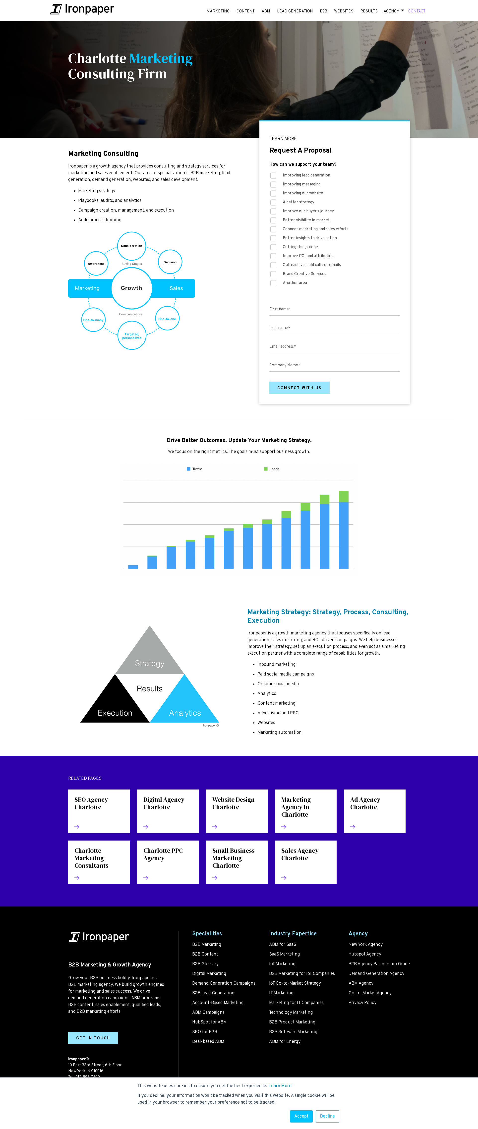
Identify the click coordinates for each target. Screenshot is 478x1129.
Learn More (280, 1086)
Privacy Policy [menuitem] (362, 1003)
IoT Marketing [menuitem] (282, 964)
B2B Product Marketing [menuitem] (292, 1022)
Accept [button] (301, 1116)
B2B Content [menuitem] (205, 954)
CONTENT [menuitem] (246, 11)
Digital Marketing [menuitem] (209, 974)
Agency (391, 11)
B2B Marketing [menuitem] (206, 945)
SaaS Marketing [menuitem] (284, 954)
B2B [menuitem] (323, 11)
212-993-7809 (87, 1077)
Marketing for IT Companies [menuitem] (296, 1003)
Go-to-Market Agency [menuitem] (370, 993)
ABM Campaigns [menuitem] (208, 1013)
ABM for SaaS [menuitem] (282, 945)
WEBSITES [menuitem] (343, 11)
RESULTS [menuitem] (369, 11)
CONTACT (416, 11)
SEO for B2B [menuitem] (204, 1032)
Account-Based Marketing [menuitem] (218, 1003)
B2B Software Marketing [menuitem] (293, 1032)
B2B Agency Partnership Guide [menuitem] (379, 964)
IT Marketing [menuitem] (281, 993)
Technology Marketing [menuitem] (291, 1013)
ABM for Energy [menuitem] (284, 1042)
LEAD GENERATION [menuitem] (295, 11)
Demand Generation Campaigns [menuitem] (223, 983)
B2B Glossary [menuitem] (205, 964)
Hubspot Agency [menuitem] (365, 954)
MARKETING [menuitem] (218, 11)
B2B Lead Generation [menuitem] (213, 993)
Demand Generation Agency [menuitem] (376, 974)
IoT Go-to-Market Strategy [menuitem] (295, 983)
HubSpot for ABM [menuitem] (209, 1022)
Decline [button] (327, 1116)
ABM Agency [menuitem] (361, 983)
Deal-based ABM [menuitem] (208, 1042)
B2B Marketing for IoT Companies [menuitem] (302, 974)
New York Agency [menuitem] (366, 945)
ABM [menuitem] (266, 11)
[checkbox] (334, 230)
